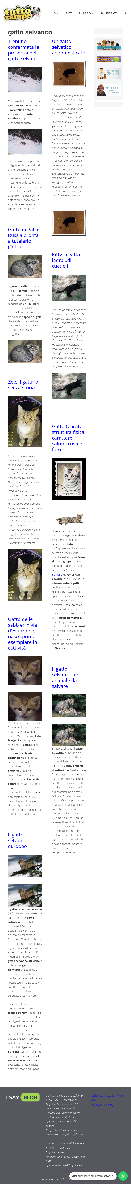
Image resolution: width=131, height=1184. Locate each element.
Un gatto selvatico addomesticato (68, 47)
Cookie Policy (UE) (102, 1105)
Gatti (69, 13)
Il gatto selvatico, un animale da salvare (66, 677)
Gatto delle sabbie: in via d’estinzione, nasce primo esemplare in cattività (22, 633)
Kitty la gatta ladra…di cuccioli (66, 260)
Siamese (57, 574)
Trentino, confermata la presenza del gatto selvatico (24, 50)
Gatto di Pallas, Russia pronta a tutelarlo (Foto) (25, 238)
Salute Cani (86, 13)
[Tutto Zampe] (22, 13)
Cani (56, 13)
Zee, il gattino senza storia (23, 384)
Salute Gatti (109, 13)
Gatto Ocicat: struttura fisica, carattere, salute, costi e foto (68, 438)
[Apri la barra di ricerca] (124, 13)
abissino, (72, 570)
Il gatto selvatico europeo (17, 840)
